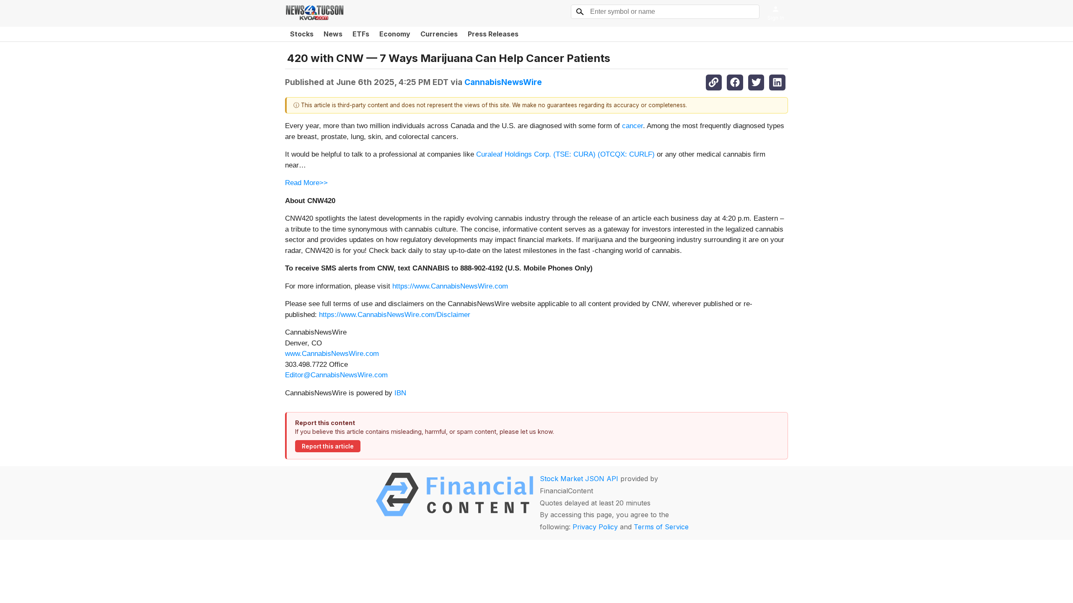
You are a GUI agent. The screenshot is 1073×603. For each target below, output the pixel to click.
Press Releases (493, 34)
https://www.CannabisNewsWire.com (450, 286)
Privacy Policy (595, 527)
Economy (394, 34)
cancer (632, 126)
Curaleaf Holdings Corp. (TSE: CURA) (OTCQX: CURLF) (565, 154)
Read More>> (306, 183)
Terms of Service (661, 527)
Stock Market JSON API (579, 478)
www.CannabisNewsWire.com (332, 354)
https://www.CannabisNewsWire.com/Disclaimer (394, 315)
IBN (400, 393)
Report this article (328, 446)
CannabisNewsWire (503, 82)
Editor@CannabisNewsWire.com (336, 375)
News (333, 34)
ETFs (360, 34)
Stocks (302, 34)
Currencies (439, 34)
